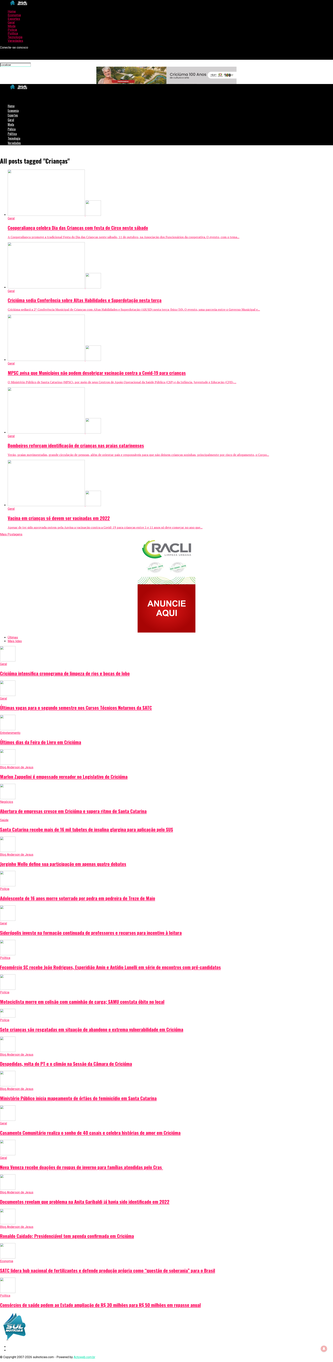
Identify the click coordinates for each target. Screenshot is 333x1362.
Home (12, 11)
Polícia (12, 30)
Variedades (15, 41)
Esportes (14, 19)
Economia (14, 15)
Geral (11, 22)
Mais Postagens (11, 534)
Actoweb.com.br (84, 1357)
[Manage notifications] (324, 1349)
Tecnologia (15, 37)
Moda (11, 26)
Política (13, 33)
